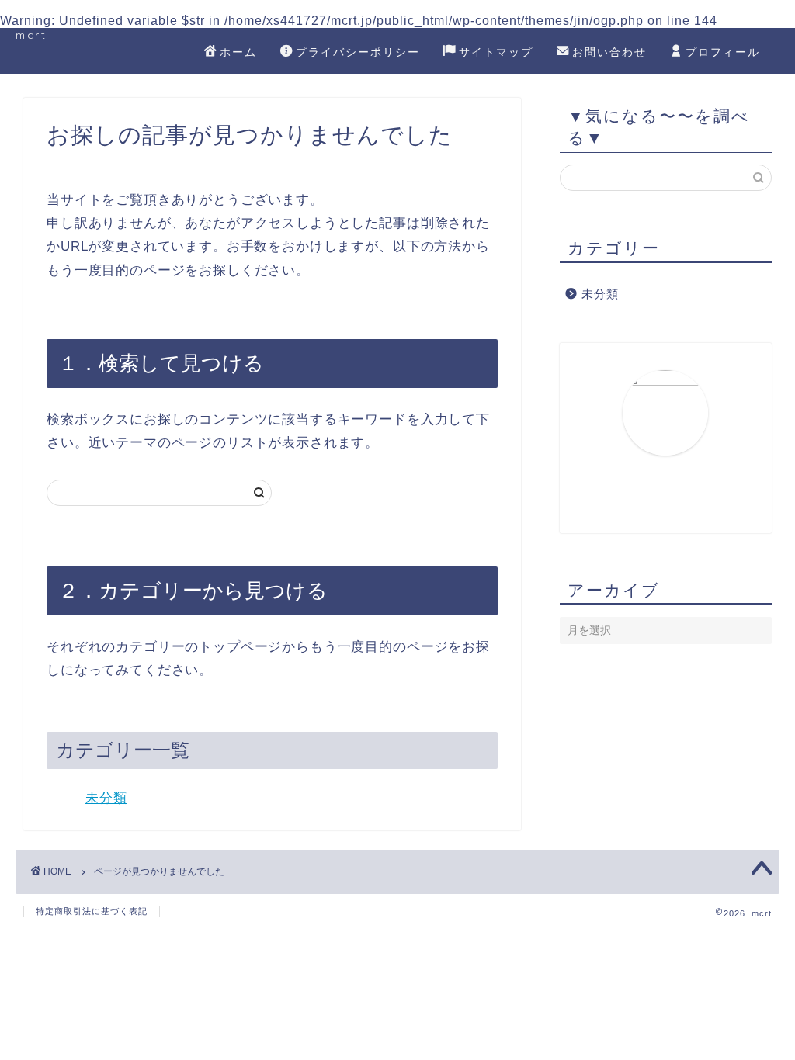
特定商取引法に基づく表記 (92, 911)
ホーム (238, 52)
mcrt (31, 34)
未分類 (106, 798)
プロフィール (723, 52)
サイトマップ (496, 52)
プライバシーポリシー (358, 52)
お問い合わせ (609, 52)
